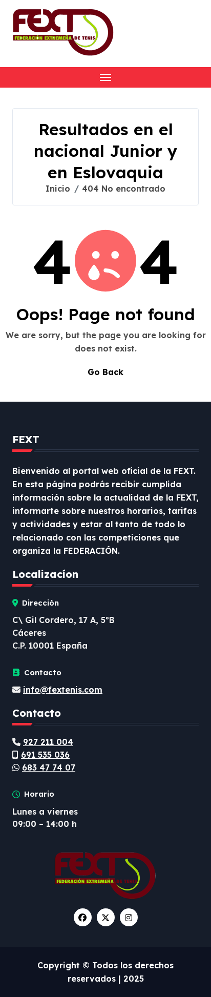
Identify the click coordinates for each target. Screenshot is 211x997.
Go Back (105, 372)
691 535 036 (45, 755)
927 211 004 (48, 742)
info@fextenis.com (62, 689)
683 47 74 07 (48, 767)
